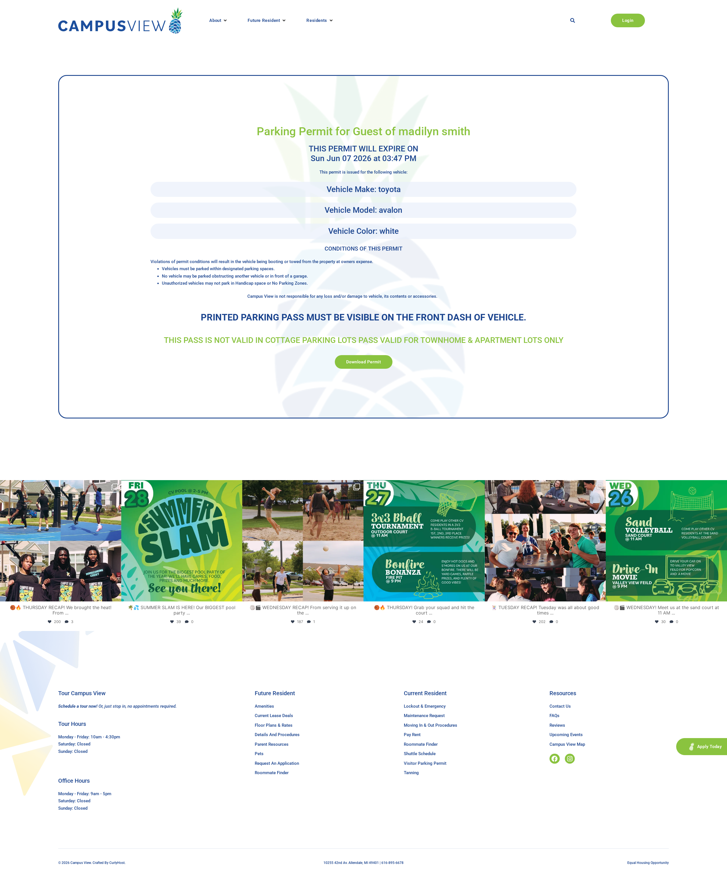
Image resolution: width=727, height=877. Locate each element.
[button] (218, 20)
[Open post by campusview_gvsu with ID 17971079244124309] (545, 540)
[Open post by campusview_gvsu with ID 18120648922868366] (303, 540)
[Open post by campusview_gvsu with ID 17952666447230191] (424, 540)
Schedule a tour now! (77, 706)
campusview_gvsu (59, 486)
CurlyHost (117, 863)
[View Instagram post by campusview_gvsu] (115, 594)
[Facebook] (554, 759)
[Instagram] (570, 759)
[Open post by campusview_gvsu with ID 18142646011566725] (666, 540)
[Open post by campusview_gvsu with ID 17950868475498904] (60, 540)
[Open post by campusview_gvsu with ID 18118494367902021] (182, 540)
